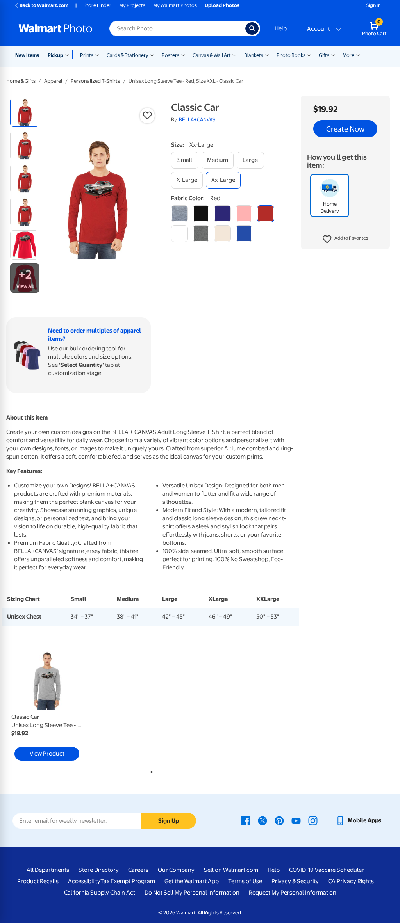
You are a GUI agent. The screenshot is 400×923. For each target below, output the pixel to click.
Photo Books (291, 55)
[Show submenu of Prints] (97, 54)
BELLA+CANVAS (197, 120)
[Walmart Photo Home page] (55, 28)
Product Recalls (38, 881)
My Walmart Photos (175, 5)
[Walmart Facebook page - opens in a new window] (245, 820)
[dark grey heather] (201, 233)
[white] (179, 233)
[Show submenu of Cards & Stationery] (152, 54)
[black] (201, 213)
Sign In (373, 5)
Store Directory (99, 869)
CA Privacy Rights (351, 881)
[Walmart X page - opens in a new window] (262, 820)
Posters (170, 55)
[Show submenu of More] (357, 54)
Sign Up (168, 820)
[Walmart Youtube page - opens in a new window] (296, 820)
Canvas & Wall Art (212, 55)
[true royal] (244, 233)
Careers (138, 869)
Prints (86, 55)
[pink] (244, 213)
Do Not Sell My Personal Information (192, 892)
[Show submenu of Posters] (182, 54)
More (348, 55)
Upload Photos (222, 5)
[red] (265, 213)
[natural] (222, 233)
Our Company (176, 869)
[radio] (24, 112)
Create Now (345, 128)
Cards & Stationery (127, 55)
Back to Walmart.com (44, 5)
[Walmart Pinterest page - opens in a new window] (279, 820)
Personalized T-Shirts (95, 81)
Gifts (324, 55)
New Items (27, 55)
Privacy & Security (295, 881)
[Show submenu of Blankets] (266, 54)
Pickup (55, 55)
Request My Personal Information (292, 892)
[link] (47, 707)
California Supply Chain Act (99, 892)
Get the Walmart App (191, 881)
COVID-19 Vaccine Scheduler (326, 869)
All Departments (48, 869)
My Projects (132, 5)
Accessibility (84, 881)
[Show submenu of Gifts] (332, 54)
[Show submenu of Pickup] (68, 54)
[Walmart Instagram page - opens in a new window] (313, 820)
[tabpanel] (54, 707)
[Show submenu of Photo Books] (309, 54)
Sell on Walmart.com (231, 869)
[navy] (222, 213)
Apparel (53, 81)
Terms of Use (245, 881)
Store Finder (97, 5)
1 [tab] (150, 770)
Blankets (253, 55)
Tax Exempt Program (127, 881)
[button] (345, 239)
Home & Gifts (21, 81)
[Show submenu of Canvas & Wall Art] (234, 54)
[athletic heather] (179, 213)
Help (281, 28)
